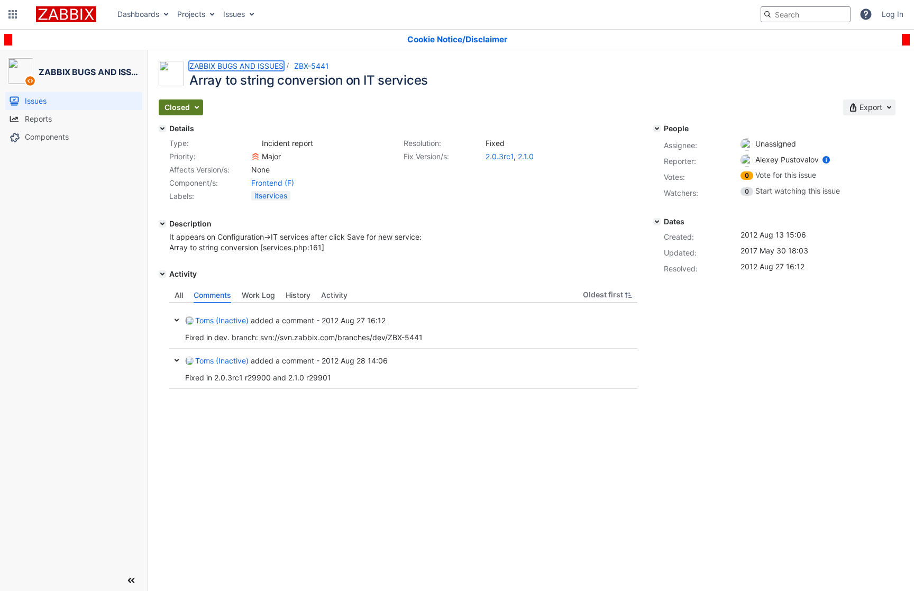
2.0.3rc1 (500, 156)
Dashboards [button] (138, 14)
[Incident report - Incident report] (255, 143)
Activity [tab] (334, 294)
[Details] (162, 128)
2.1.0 (526, 156)
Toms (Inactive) (222, 320)
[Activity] (162, 274)
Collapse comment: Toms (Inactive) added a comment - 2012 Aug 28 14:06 (176, 360)
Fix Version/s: (426, 156)
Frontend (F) (272, 182)
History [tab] (298, 294)
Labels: (181, 196)
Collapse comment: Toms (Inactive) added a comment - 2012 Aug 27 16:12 (176, 320)
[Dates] (657, 221)
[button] (12, 14)
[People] (657, 128)
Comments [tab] (212, 294)
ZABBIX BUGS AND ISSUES (236, 65)
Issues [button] (234, 14)
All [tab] (179, 294)
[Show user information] (826, 159)
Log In (892, 14)
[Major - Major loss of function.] (255, 156)
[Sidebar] (131, 580)
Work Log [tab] (258, 294)
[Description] (162, 224)
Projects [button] (191, 14)
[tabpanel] (403, 346)
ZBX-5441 (311, 65)
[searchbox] (805, 14)
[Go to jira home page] (66, 14)
